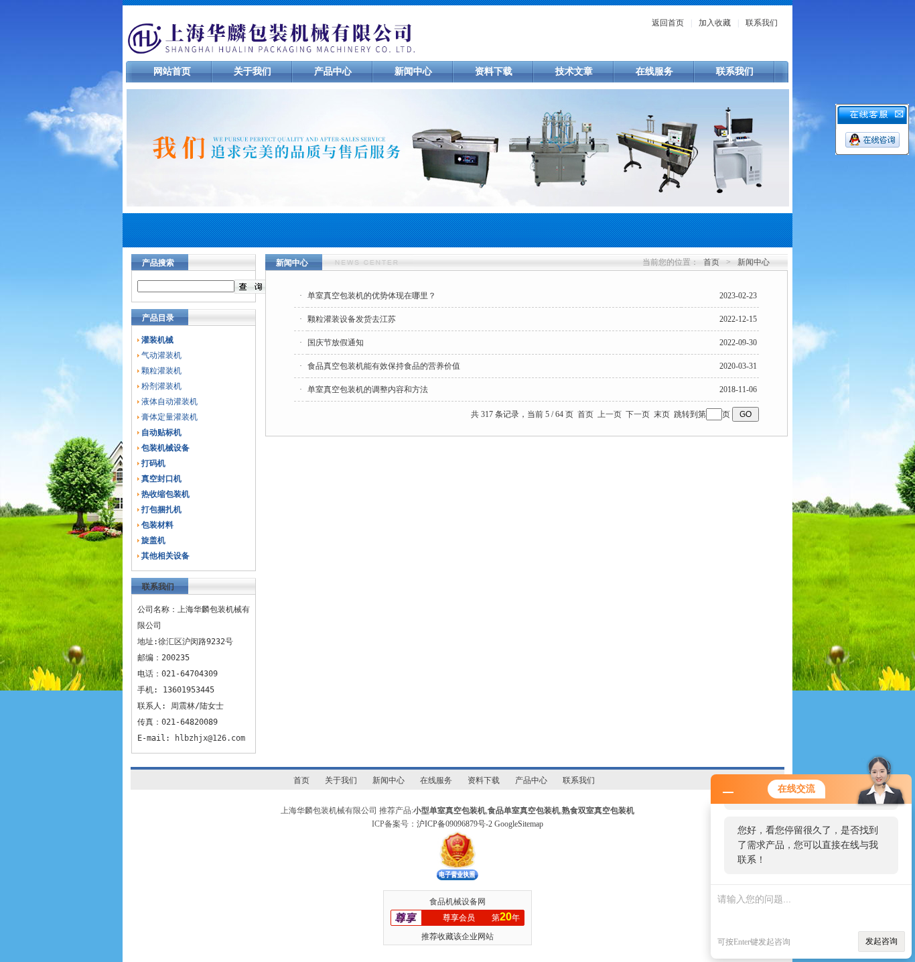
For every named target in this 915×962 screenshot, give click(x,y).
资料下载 (493, 71)
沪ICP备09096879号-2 (454, 824)
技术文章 (574, 71)
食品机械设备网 (457, 901)
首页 (711, 262)
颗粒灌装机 (161, 370)
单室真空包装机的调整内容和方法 (367, 389)
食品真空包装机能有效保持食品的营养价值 (383, 366)
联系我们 (762, 22)
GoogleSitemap (518, 824)
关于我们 (252, 71)
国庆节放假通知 (335, 342)
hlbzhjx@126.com (210, 738)
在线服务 (654, 71)
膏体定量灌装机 (169, 417)
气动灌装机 (161, 355)
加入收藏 (715, 22)
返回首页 (668, 22)
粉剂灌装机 (161, 386)
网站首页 (172, 71)
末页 (662, 414)
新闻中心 (413, 71)
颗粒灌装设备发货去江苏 (351, 319)
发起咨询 (881, 941)
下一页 (638, 414)
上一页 (609, 414)
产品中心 (333, 71)
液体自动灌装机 (169, 401)
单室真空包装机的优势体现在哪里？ (371, 295)
